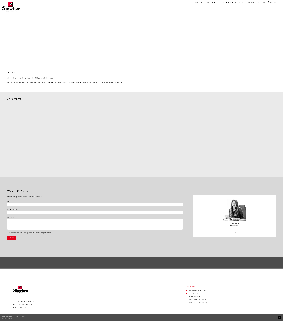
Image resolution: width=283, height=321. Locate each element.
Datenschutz (9, 318)
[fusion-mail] (233, 232)
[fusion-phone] (235, 232)
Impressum (4, 318)
